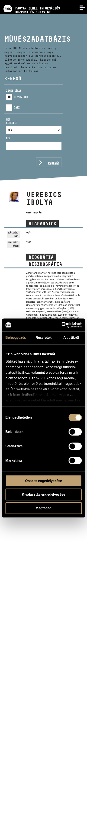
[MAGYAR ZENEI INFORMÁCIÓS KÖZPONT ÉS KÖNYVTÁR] (30, 1)
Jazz (16, 107)
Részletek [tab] (43, 337)
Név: (9, 138)
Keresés (53, 163)
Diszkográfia (45, 264)
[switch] (75, 431)
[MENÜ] (79, 7)
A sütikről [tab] (71, 337)
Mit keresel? (11, 121)
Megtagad (43, 508)
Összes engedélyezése (43, 481)
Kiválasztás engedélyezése (43, 494)
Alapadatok (42, 224)
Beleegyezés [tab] (15, 337)
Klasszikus (21, 97)
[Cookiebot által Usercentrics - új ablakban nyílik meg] (62, 325)
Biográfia (41, 257)
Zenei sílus (13, 90)
